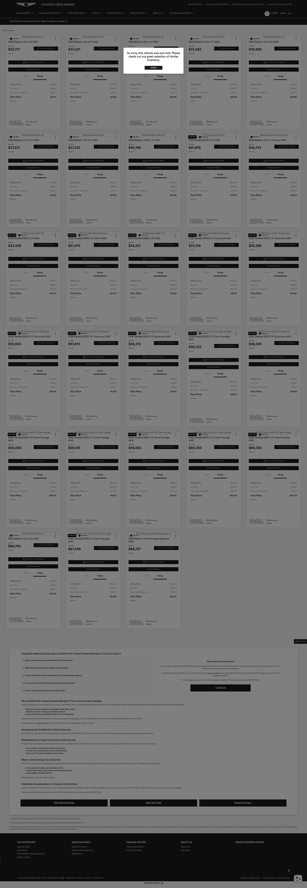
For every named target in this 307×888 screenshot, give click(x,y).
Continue (153, 68)
